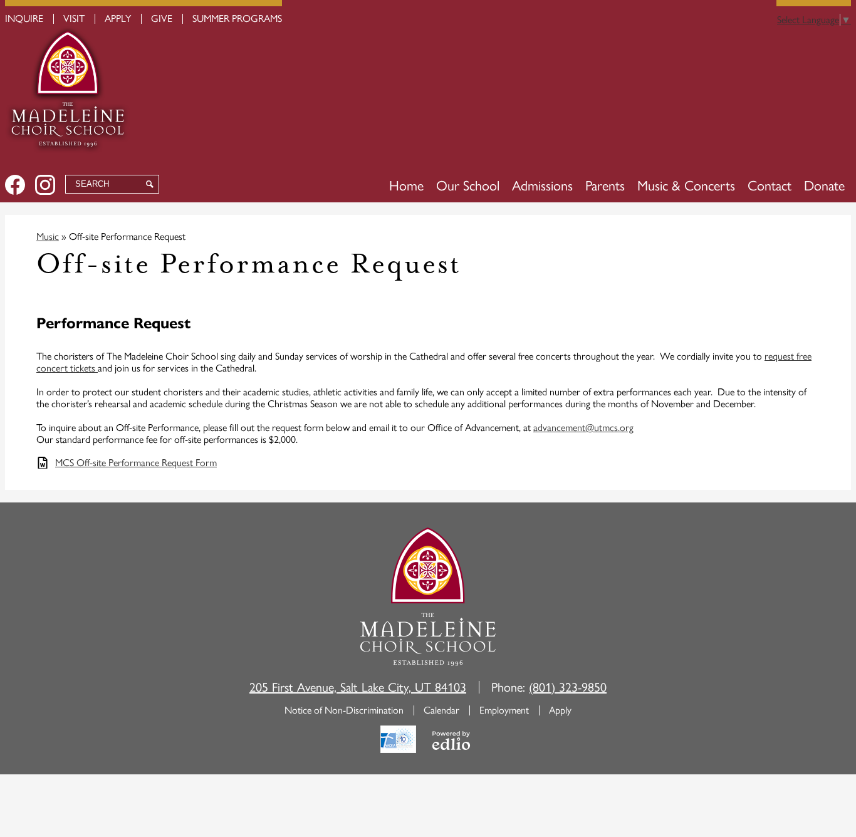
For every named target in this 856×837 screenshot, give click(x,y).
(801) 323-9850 (568, 687)
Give (161, 18)
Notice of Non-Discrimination (344, 710)
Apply (118, 18)
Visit (74, 18)
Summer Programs (237, 18)
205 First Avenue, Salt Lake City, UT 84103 (357, 687)
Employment (504, 710)
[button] (468, 186)
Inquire (24, 18)
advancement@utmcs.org (583, 428)
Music (47, 236)
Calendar (441, 710)
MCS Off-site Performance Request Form (136, 463)
